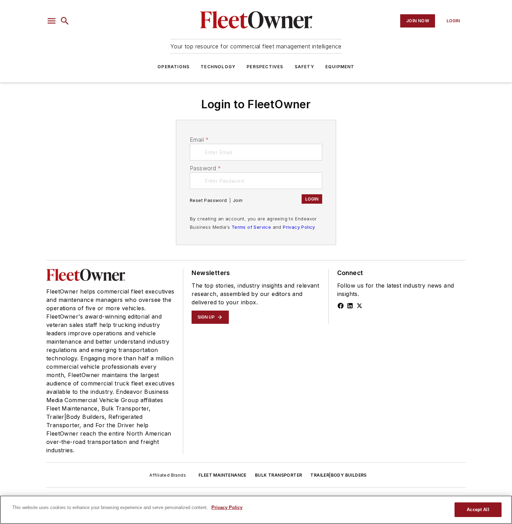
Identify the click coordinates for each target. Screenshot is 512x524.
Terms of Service (251, 227)
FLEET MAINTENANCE (223, 475)
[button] (51, 21)
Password (205, 168)
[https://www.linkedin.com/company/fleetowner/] (350, 305)
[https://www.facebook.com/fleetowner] (340, 305)
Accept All (478, 509)
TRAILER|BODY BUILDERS (338, 475)
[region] (256, 509)
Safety (304, 66)
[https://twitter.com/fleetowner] (359, 305)
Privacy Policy (299, 227)
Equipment (340, 66)
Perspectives (265, 66)
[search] (65, 21)
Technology (218, 66)
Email (199, 139)
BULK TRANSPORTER (278, 475)
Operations (173, 66)
